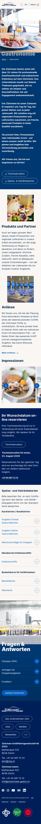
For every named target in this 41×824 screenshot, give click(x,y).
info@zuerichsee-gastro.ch (16, 781)
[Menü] (38, 4)
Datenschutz (5, 801)
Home (4, 59)
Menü (33, 4)
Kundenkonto (22, 801)
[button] (6, 385)
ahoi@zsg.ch (8, 761)
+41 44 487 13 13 (10, 478)
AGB (32, 797)
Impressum (13, 801)
